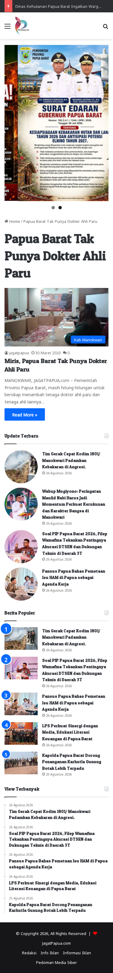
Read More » (24, 414)
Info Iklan (50, 952)
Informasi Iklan (77, 952)
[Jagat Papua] (22, 26)
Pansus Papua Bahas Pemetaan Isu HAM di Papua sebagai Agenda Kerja (73, 577)
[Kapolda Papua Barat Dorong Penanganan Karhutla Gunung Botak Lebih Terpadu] (21, 763)
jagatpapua (19, 352)
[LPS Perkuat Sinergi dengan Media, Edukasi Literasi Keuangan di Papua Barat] (21, 733)
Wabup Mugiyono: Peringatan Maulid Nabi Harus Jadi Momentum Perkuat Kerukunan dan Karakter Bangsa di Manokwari (73, 504)
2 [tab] (60, 207)
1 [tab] (53, 207)
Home (14, 221)
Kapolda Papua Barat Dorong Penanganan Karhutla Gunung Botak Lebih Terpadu (71, 762)
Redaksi (29, 952)
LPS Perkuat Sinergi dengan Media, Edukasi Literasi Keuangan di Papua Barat (70, 732)
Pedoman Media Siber (56, 962)
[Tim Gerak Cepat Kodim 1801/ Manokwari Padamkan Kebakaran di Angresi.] (21, 466)
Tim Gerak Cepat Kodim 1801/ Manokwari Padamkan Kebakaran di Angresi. (71, 460)
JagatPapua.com (56, 942)
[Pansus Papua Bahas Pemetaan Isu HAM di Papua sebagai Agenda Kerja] (21, 584)
